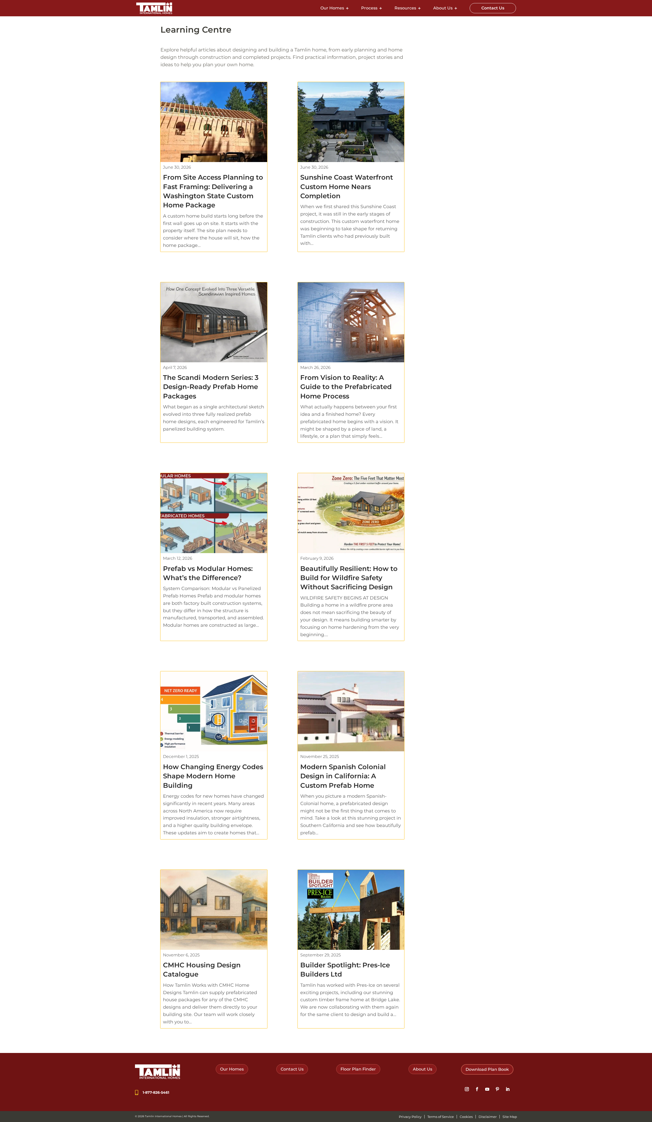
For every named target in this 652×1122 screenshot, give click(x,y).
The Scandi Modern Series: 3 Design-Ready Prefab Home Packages (211, 386)
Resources (405, 8)
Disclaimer (488, 1116)
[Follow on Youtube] (487, 1089)
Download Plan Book (487, 1069)
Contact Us (492, 8)
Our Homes (332, 8)
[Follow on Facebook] (477, 1089)
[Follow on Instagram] (467, 1089)
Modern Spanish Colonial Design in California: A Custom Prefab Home (343, 776)
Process (369, 8)
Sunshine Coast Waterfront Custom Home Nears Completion (346, 186)
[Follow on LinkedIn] (508, 1089)
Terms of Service (440, 1116)
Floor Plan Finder (358, 1069)
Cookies (466, 1116)
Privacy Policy (410, 1116)
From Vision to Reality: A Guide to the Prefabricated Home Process (346, 386)
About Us (443, 8)
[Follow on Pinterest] (497, 1089)
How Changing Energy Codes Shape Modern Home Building (213, 776)
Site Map (509, 1116)
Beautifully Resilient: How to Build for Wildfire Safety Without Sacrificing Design (349, 578)
